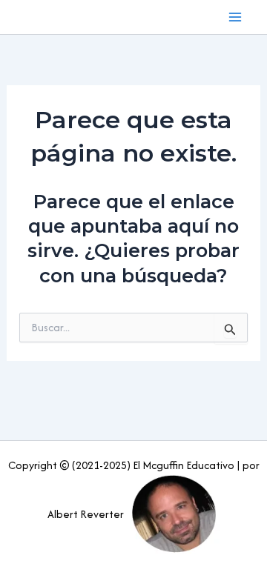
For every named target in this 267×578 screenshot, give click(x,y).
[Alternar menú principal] (236, 17)
